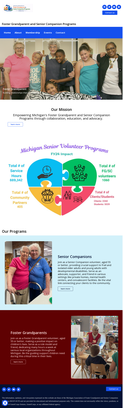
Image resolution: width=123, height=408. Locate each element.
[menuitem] (7, 32)
